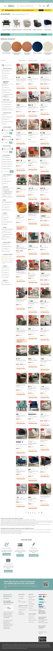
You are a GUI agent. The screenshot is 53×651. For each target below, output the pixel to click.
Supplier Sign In (22, 609)
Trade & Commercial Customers (21, 613)
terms (5, 587)
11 (47, 60)
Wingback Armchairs (17, 29)
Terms (4, 622)
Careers (30, 601)
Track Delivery (32, 618)
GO (10, 133)
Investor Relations (33, 610)
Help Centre (31, 616)
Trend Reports (32, 599)
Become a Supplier (23, 607)
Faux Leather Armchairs (27, 53)
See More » (4, 239)
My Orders (21, 598)
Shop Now (7, 554)
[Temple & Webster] (11, 6)
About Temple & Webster (32, 597)
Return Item (31, 622)
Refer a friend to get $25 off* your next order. (17, 1)
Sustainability (31, 603)
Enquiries (31, 608)
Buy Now (20, 555)
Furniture (13, 14)
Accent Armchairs (6, 29)
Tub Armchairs (47, 29)
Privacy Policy (6, 628)
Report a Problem (33, 620)
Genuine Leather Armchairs (16, 53)
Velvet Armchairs (37, 53)
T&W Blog (31, 606)
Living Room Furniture (20, 14)
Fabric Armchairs (6, 53)
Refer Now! (27, 1)
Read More (8, 571)
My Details (21, 596)
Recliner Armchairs (37, 29)
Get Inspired (33, 555)
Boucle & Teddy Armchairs (48, 53)
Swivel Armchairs (27, 29)
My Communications (22, 601)
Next (50, 60)
